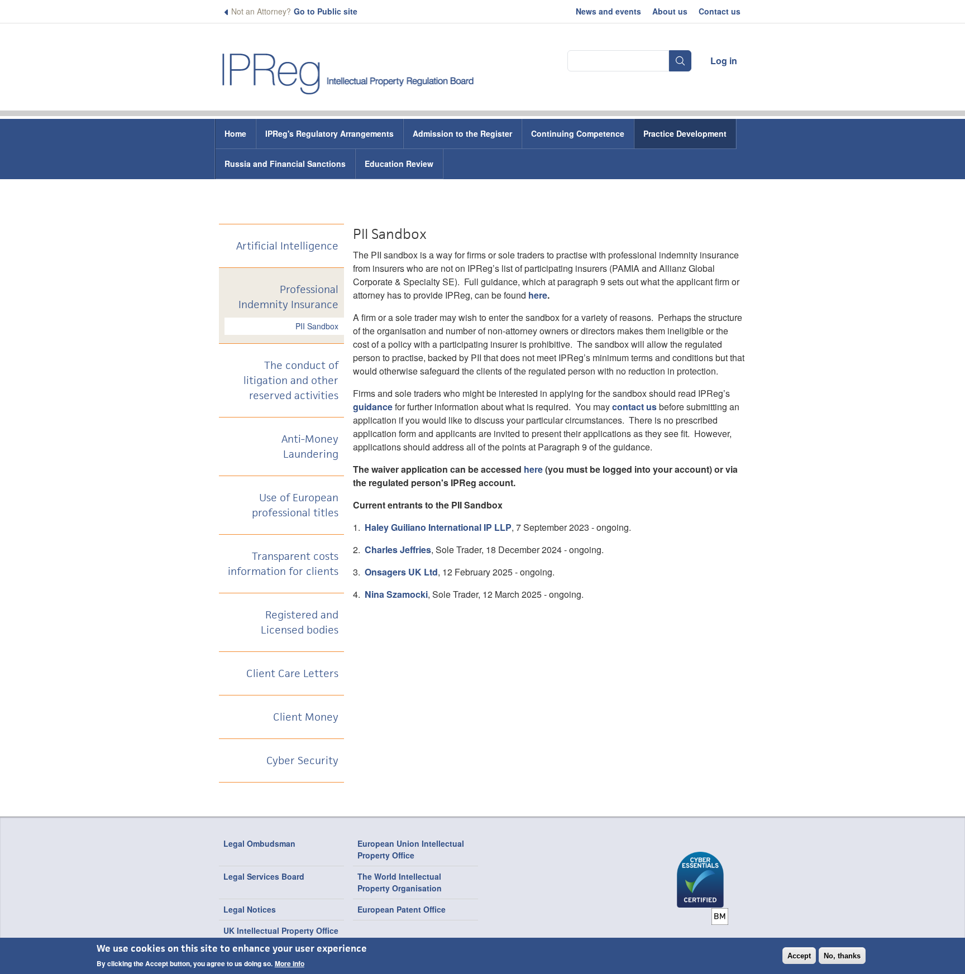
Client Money (305, 717)
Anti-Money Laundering (309, 446)
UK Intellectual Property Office (280, 930)
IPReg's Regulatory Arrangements (329, 133)
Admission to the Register (462, 133)
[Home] (348, 69)
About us (669, 11)
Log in (723, 60)
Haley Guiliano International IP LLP (438, 527)
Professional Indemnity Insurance (288, 296)
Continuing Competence (577, 133)
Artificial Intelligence (287, 246)
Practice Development (685, 133)
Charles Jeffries (398, 549)
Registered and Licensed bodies (299, 622)
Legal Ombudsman (259, 843)
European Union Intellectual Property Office (410, 849)
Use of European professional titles (295, 505)
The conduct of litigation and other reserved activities (290, 380)
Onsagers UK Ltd (401, 571)
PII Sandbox (316, 326)
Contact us (720, 11)
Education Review (399, 163)
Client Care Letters (292, 673)
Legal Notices (249, 909)
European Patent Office (401, 909)
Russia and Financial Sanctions (285, 163)
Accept (799, 956)
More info (289, 963)
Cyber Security (302, 760)
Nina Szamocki (396, 594)
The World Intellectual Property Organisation (399, 882)
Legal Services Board (263, 876)
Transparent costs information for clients (283, 563)
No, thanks (842, 956)
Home (235, 133)
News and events (608, 11)
